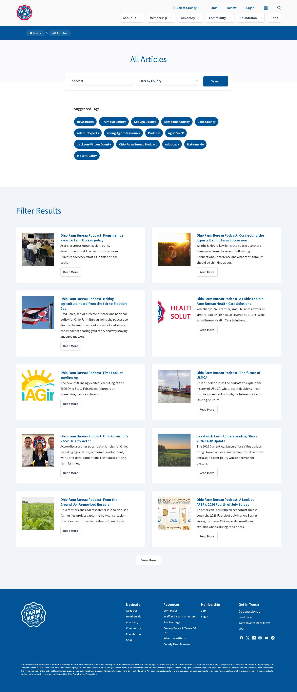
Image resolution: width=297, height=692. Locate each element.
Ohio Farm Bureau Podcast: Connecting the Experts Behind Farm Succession (230, 237)
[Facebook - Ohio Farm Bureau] (241, 637)
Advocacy (188, 18)
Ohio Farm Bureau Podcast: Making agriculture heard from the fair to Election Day (93, 303)
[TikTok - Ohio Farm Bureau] (273, 637)
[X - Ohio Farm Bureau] (248, 637)
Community (217, 18)
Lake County (207, 122)
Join (214, 8)
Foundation (248, 18)
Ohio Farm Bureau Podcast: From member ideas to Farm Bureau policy (92, 237)
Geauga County (145, 122)
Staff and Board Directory (179, 616)
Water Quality (87, 156)
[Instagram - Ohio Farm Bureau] (260, 637)
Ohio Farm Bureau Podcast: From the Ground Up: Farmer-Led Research (88, 502)
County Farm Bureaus (176, 644)
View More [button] (148, 560)
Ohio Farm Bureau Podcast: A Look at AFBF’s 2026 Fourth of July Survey (225, 502)
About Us (129, 18)
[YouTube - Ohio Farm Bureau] (266, 637)
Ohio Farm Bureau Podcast (138, 144)
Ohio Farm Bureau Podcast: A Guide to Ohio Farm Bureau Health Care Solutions (230, 301)
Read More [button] (70, 272)
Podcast (154, 133)
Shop (274, 18)
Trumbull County (114, 122)
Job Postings (171, 622)
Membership (158, 18)
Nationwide (195, 144)
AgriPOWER (176, 133)
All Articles (59, 33)
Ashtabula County (177, 122)
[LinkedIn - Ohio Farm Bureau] (254, 637)
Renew (232, 8)
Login (250, 8)
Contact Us (170, 610)
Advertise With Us (174, 638)
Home (37, 33)
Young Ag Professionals (123, 133)
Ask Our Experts (88, 133)
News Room (85, 122)
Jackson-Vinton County (94, 144)
